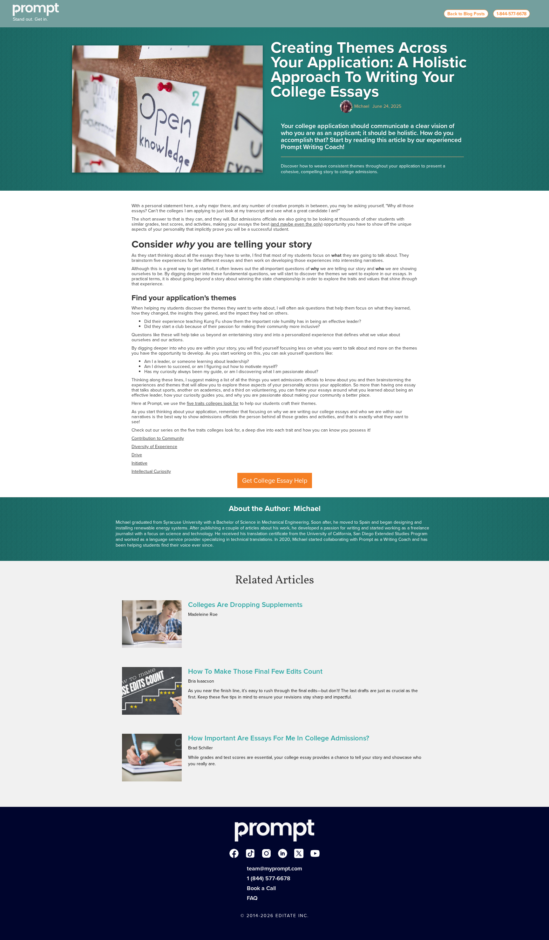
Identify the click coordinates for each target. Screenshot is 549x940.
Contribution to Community (158, 438)
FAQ (252, 898)
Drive (137, 455)
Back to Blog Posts (466, 13)
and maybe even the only (297, 224)
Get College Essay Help (274, 480)
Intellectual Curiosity (151, 471)
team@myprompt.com (274, 868)
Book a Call (261, 888)
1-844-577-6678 (511, 13)
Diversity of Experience (154, 446)
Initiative (139, 463)
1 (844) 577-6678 (268, 878)
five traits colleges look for (213, 403)
